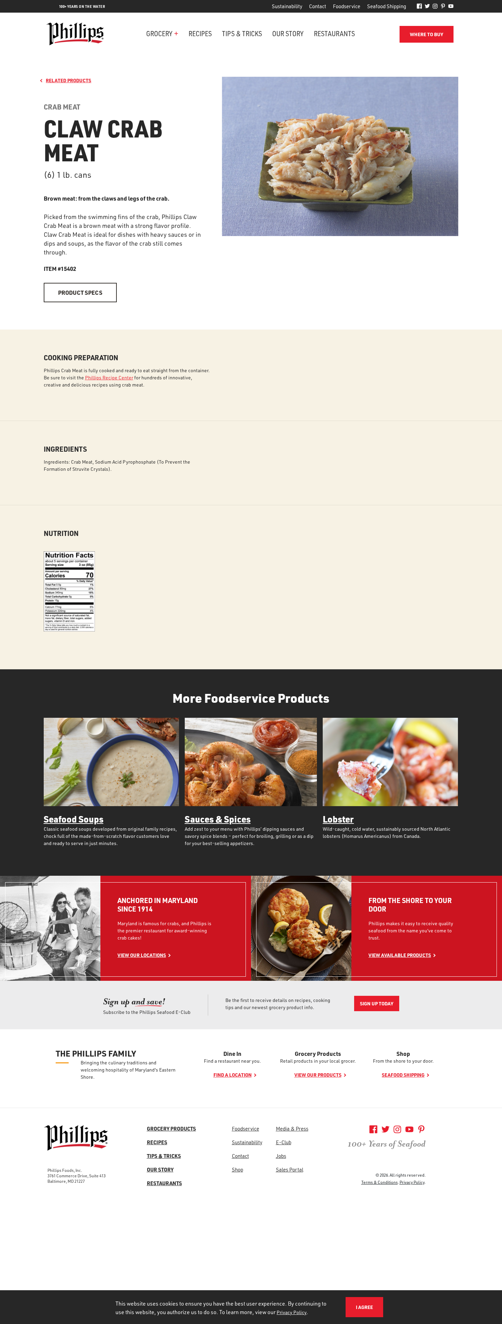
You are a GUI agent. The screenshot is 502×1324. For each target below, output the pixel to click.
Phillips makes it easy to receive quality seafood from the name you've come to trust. (410, 930)
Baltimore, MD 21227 (66, 1181)
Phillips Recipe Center (109, 377)
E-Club (283, 1142)
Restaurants (334, 33)
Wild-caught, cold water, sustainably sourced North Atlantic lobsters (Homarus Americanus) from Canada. (386, 832)
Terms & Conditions (379, 1182)
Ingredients (65, 449)
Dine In (232, 1053)
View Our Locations (141, 955)
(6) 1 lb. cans (67, 175)
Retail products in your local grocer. (318, 1061)
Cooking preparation (81, 357)
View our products (317, 1075)
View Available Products (399, 955)
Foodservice (346, 6)
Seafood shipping (403, 1075)
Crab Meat (62, 107)
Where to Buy (426, 34)
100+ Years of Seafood (387, 1143)
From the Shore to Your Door (410, 904)
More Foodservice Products (251, 698)
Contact (317, 6)
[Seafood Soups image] (111, 762)
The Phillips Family (96, 1053)
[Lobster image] (390, 762)
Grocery (159, 33)
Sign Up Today (376, 1003)
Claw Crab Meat (103, 140)
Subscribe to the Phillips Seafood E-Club (147, 1012)
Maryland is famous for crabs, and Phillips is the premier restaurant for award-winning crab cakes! (164, 930)
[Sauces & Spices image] (251, 762)
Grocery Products (318, 1053)
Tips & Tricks (242, 33)
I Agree (364, 1307)
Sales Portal (289, 1169)
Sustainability (287, 6)
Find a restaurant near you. (232, 1061)
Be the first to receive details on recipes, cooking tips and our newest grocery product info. (277, 1003)
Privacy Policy (412, 1182)
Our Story (288, 33)
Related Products (68, 80)
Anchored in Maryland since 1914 (157, 904)
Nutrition (61, 533)
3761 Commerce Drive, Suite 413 (76, 1175)
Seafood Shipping (386, 6)
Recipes (200, 33)
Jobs (281, 1155)
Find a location (232, 1075)
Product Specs (80, 292)
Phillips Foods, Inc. (64, 1170)
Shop (403, 1053)
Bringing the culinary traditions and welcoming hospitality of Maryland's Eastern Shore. (128, 1069)
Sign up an (134, 1001)
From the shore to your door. (403, 1061)
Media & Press (292, 1128)
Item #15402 (60, 268)
